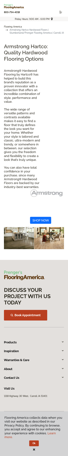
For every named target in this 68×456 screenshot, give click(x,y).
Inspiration (11, 351)
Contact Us (11, 377)
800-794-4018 (12, 12)
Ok (34, 443)
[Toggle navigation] (60, 12)
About (8, 369)
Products (10, 342)
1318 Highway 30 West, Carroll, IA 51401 (25, 396)
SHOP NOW (41, 220)
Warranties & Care (16, 360)
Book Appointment (28, 315)
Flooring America (13, 26)
